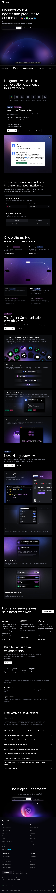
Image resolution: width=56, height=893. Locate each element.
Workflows (4, 833)
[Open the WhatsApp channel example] (32, 18)
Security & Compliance (35, 844)
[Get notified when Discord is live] (39, 358)
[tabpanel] (28, 224)
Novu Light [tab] (41, 476)
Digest (3, 838)
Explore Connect (8, 253)
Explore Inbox (33, 253)
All (35, 483)
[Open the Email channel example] (29, 18)
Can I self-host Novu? (10, 768)
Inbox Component (6, 827)
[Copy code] (31, 489)
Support (32, 841)
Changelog (32, 835)
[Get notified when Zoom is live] (45, 354)
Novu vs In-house (6, 867)
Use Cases (32, 833)
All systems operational (9, 885)
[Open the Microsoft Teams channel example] (24, 18)
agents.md (17, 879)
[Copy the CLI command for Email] (18, 349)
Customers (32, 846)
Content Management (7, 841)
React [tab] (24, 486)
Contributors (33, 859)
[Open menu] (53, 2)
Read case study (6, 639)
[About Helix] (50, 137)
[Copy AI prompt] (48, 224)
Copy (18, 27)
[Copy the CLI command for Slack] (12, 353)
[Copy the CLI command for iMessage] (50, 359)
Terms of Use (5, 890)
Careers (32, 861)
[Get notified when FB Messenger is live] (25, 348)
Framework (5, 835)
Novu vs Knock (5, 859)
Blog (31, 830)
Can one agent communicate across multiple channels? (21, 749)
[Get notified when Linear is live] (39, 350)
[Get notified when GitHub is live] (32, 348)
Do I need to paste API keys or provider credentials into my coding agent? (24, 763)
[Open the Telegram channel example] (34, 18)
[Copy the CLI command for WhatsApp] (7, 358)
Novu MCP (5, 849)
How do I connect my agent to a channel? (17, 758)
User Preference (6, 830)
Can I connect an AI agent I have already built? (18, 735)
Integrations (5, 844)
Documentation (34, 827)
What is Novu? (8, 718)
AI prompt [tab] (17, 220)
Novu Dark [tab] (36, 476)
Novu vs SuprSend (6, 864)
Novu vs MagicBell (6, 861)
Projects (41, 483)
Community (33, 856)
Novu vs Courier (6, 856)
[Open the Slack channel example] (21, 18)
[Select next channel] (51, 97)
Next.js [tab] (10, 486)
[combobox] (16, 206)
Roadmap (32, 838)
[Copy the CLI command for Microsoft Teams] (25, 355)
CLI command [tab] (39, 220)
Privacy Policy (13, 890)
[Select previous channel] (5, 97)
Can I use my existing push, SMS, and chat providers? (20, 753)
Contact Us (32, 867)
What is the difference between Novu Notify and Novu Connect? (24, 731)
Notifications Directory (7, 846)
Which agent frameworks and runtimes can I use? (19, 740)
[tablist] (28, 220)
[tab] (11, 98)
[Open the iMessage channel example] (27, 18)
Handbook (32, 864)
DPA (19, 890)
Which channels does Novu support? (15, 744)
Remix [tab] (17, 486)
